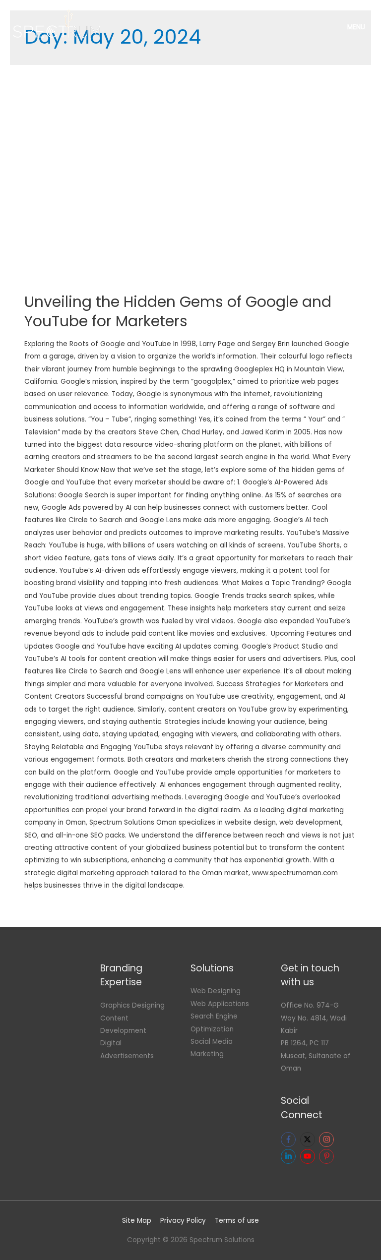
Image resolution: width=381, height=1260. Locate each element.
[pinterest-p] (327, 1156)
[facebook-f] (289, 1139)
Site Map (136, 1220)
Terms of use (237, 1220)
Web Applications (219, 1004)
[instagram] (327, 1139)
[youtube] (309, 1156)
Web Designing (215, 991)
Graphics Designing (132, 1005)
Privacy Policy (183, 1220)
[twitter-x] (309, 1139)
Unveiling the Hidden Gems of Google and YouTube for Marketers (177, 311)
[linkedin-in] (289, 1156)
